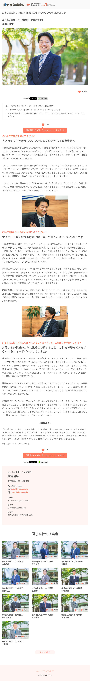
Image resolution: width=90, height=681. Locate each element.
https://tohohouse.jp (19, 492)
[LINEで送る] (43, 98)
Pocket (25, 98)
